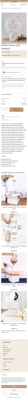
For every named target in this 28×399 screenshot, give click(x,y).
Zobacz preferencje (14, 394)
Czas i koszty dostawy (8, 362)
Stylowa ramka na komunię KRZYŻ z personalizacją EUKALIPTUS (14, 246)
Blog (4, 345)
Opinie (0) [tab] (7, 116)
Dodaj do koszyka (16, 109)
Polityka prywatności (7, 349)
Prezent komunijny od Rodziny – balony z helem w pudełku (14, 285)
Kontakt (4, 366)
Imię (5, 61)
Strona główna (4, 8)
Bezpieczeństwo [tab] (6, 119)
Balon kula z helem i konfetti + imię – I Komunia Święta (14, 208)
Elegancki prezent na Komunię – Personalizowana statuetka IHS (14, 324)
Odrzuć (14, 390)
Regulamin (5, 347)
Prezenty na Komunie (17, 8)
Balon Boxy (18, 330)
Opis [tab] (3, 116)
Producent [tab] (19, 116)
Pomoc (4, 364)
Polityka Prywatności (10, 397)
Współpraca (5, 353)
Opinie (4, 355)
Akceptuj (14, 386)
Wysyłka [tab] (13, 116)
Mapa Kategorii (6, 351)
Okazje (10, 8)
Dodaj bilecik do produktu (7, 76)
